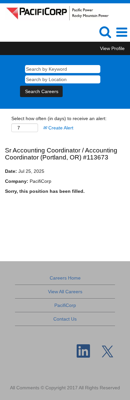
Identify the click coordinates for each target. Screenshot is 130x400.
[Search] (105, 32)
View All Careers (65, 291)
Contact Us (65, 319)
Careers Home (65, 278)
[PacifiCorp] (54, 13)
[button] (121, 32)
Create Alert (60, 127)
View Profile (112, 48)
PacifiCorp (65, 305)
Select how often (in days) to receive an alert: (59, 118)
